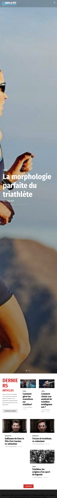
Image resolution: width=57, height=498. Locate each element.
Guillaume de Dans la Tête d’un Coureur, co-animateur (14, 441)
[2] (42, 425)
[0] (28, 383)
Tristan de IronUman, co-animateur (42, 440)
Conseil (24, 391)
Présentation (8, 435)
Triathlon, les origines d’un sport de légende (41, 472)
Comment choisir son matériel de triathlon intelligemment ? (46, 400)
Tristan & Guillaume (28, 407)
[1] (47, 383)
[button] (10, 411)
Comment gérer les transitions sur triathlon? (28, 399)
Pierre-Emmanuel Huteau (11, 446)
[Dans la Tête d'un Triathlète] (9, 3)
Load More (28, 486)
